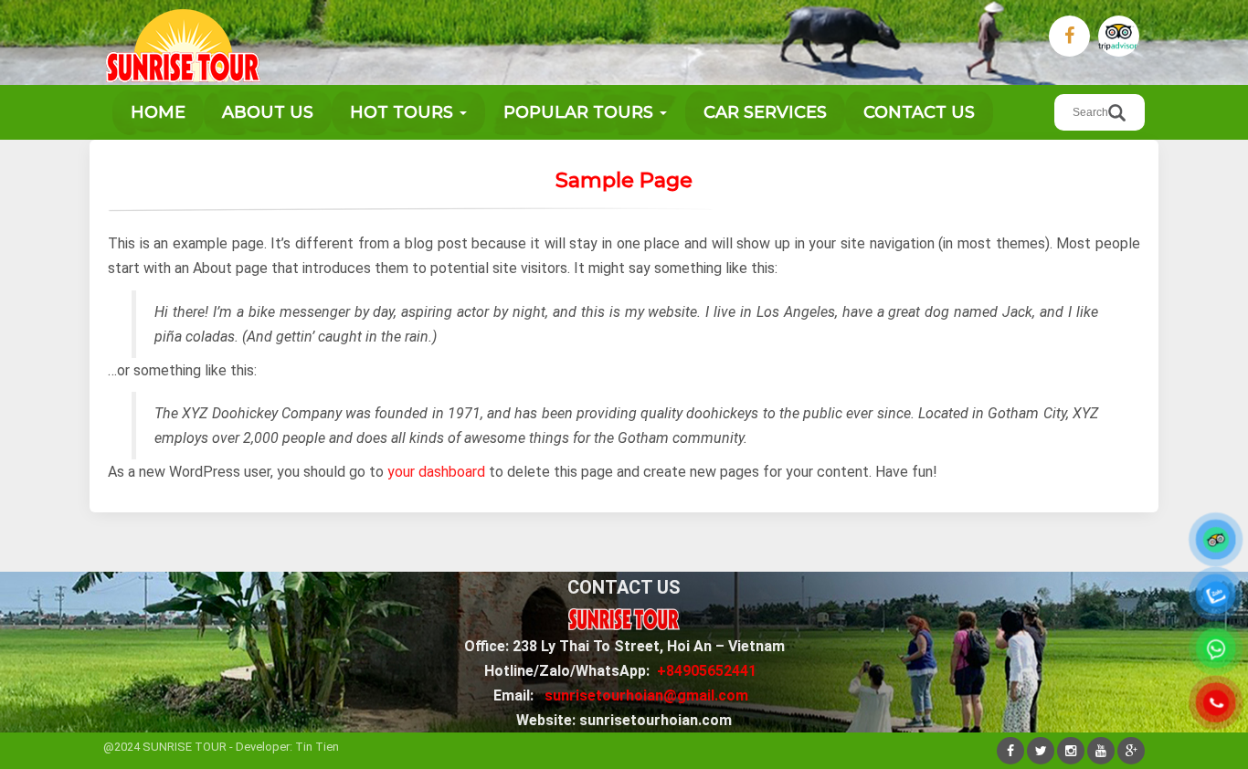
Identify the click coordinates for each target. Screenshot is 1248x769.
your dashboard (436, 471)
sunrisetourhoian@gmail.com (646, 695)
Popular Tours (580, 112)
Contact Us (919, 112)
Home (158, 112)
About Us (267, 112)
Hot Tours (404, 112)
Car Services (765, 112)
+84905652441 (706, 670)
